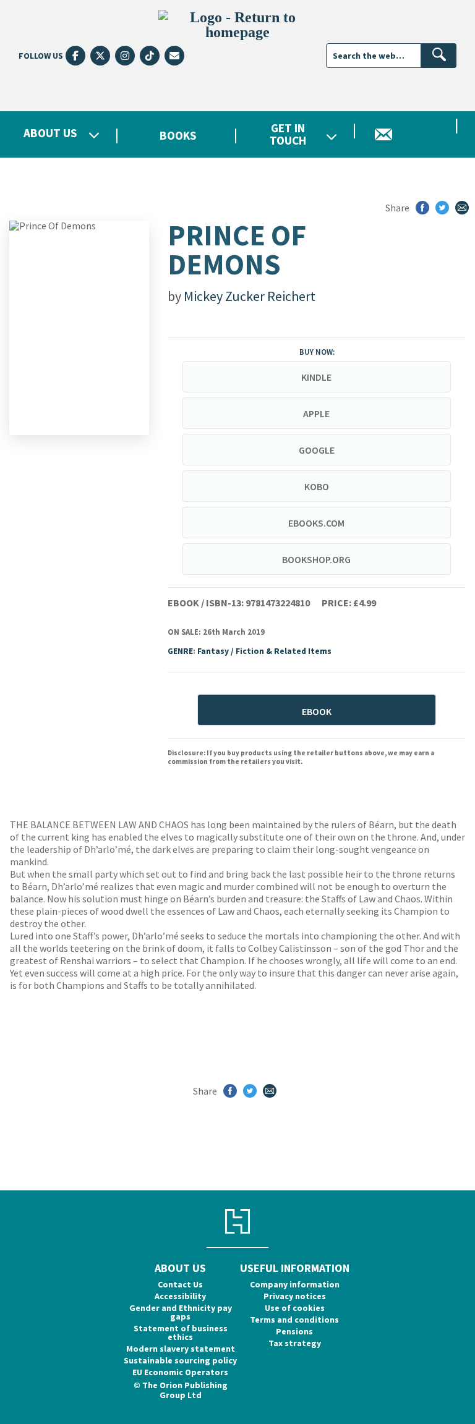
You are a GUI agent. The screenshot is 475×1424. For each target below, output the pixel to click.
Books (178, 135)
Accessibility (180, 1296)
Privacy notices (294, 1296)
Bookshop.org (316, 559)
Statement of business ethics (181, 1332)
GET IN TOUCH (288, 134)
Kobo (316, 486)
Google (317, 450)
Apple (316, 413)
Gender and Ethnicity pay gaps (180, 1312)
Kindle (316, 377)
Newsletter (415, 134)
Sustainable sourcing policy (180, 1360)
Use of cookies (295, 1307)
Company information (295, 1284)
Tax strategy (294, 1343)
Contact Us (180, 1284)
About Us (50, 133)
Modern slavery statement (180, 1348)
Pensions (294, 1331)
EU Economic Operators (180, 1372)
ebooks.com (316, 523)
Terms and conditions (294, 1319)
